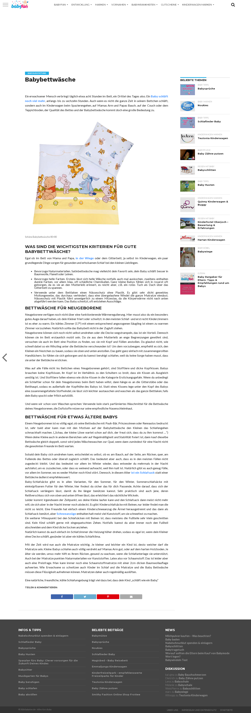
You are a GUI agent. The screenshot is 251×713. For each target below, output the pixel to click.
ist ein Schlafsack (143, 472)
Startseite (226, 710)
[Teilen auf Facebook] (62, 595)
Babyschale (182, 681)
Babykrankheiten (143, 4)
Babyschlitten (174, 646)
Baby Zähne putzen (191, 678)
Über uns (172, 710)
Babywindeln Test (176, 660)
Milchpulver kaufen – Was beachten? (188, 635)
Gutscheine (169, 4)
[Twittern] (85, 595)
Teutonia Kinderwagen (193, 695)
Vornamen (118, 4)
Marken (100, 4)
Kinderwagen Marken (197, 4)
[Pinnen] (108, 595)
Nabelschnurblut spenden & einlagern (188, 642)
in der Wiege (85, 258)
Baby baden (172, 639)
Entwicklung (80, 4)
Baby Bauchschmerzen (192, 674)
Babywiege (181, 691)
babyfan (60, 4)
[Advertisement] (125, 37)
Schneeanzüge (66, 513)
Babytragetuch (174, 649)
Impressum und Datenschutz (199, 710)
